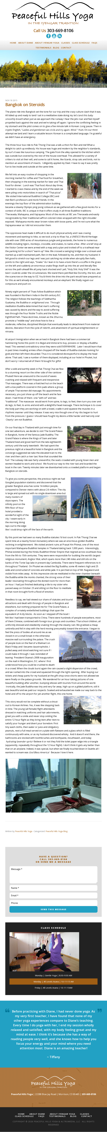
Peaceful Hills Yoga (46, 1121)
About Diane (37, 1114)
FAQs (41, 1116)
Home (21, 1114)
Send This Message (53, 909)
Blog (73, 1116)
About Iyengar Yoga (62, 1114)
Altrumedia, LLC (70, 1121)
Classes (84, 1114)
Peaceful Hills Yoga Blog (56, 831)
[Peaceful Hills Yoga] (53, 24)
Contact (86, 1116)
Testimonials (57, 1116)
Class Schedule (24, 1116)
